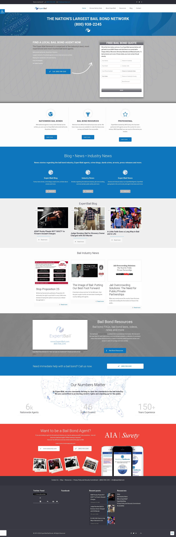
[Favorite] (57, 501)
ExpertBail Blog (121, 501)
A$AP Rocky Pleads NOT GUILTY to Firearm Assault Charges (49, 232)
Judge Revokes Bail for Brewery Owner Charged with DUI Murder (88, 234)
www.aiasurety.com (69, 443)
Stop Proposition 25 (47, 289)
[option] (51, 225)
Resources (68, 480)
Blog (61, 480)
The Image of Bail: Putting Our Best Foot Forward (88, 286)
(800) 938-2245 (50, 2)
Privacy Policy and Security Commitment (85, 480)
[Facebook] (137, 2)
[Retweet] (53, 501)
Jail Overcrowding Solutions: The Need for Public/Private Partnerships (122, 289)
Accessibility (120, 506)
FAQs (118, 494)
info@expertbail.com (64, 2)
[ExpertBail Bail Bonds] (41, 7)
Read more (64, 304)
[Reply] (47, 501)
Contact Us (55, 480)
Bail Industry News (122, 496)
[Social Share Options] (41, 501)
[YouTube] (142, 2)
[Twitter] (139, 2)
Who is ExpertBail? (122, 499)
